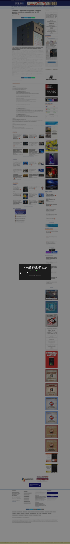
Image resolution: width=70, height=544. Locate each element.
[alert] (35, 272)
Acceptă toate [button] (32, 276)
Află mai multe (36, 269)
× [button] (50, 265)
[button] (35, 270)
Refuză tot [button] (38, 276)
